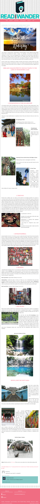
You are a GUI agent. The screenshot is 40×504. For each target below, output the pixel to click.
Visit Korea (13, 462)
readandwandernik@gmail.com (19, 494)
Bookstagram (7, 501)
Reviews (28, 20)
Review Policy (16, 20)
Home (7, 20)
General (37, 501)
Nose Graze (37, 503)
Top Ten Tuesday (14, 501)
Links (33, 20)
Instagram (4, 497)
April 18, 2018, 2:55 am (5, 475)
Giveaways (28, 501)
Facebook (4, 494)
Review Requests (23, 20)
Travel (22, 26)
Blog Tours (33, 501)
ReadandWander (16, 26)
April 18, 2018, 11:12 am (6, 482)
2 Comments (26, 26)
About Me (10, 20)
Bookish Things (23, 501)
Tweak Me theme (32, 503)
